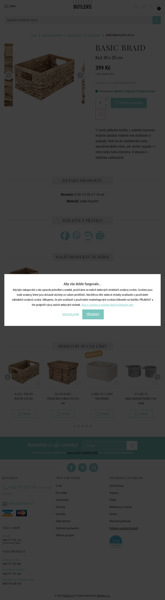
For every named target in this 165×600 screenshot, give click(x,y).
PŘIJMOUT (93, 314)
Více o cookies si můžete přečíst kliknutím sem (107, 304)
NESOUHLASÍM (70, 314)
